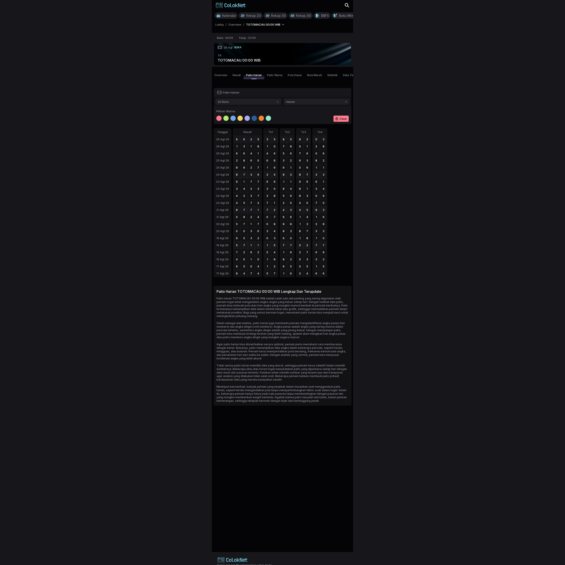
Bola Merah (314, 75)
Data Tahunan (352, 75)
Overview (221, 75)
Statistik (332, 75)
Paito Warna (274, 75)
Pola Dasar (295, 75)
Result (237, 75)
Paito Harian (254, 75)
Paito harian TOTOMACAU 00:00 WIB (241, 298)
